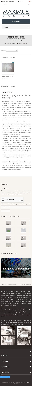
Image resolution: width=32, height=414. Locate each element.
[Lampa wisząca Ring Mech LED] (8, 230)
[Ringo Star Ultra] (8, 238)
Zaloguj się (4, 1)
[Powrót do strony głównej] (5, 43)
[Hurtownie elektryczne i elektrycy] (8, 340)
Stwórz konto (11, 1)
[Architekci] (8, 330)
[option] (16, 227)
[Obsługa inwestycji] (24, 335)
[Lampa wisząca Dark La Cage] (8, 67)
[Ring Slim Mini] (8, 223)
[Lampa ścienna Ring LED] (23, 230)
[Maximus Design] (16, 13)
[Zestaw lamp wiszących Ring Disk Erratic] (8, 245)
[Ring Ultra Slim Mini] (23, 245)
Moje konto (5, 372)
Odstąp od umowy (5, 376)
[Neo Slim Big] (23, 238)
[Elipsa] (23, 223)
